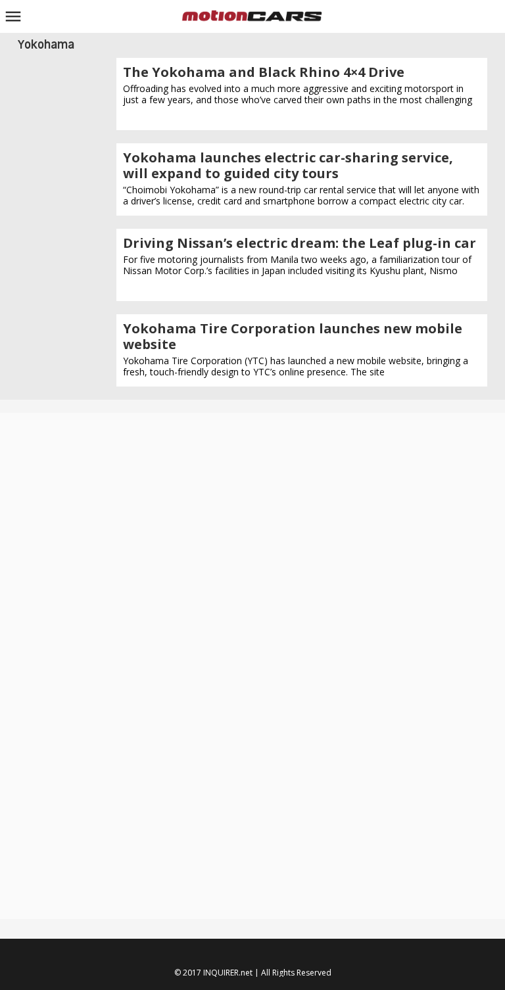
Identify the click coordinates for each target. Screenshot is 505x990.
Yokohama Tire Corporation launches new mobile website (292, 336)
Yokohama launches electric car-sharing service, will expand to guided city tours (288, 165)
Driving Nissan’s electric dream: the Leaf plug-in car (299, 243)
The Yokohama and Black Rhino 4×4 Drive (263, 72)
